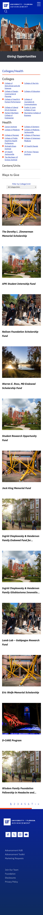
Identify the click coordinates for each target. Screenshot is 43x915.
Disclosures (10, 877)
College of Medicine (12, 130)
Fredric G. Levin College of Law (30, 108)
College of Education (32, 91)
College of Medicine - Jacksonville (32, 131)
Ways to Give (10, 175)
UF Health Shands (31, 146)
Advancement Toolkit (15, 854)
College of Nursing (12, 135)
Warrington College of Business (32, 114)
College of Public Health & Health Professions (11, 140)
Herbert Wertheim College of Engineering (11, 115)
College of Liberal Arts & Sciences (11, 108)
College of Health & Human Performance (13, 100)
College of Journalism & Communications (30, 101)
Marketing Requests (14, 858)
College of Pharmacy (32, 135)
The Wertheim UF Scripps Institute (11, 158)
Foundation (10, 873)
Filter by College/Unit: (21, 184)
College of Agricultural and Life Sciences (12, 85)
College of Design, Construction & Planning (11, 93)
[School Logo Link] (14, 5)
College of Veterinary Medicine (32, 139)
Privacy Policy (11, 881)
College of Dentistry (31, 127)
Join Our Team (11, 869)
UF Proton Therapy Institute (31, 153)
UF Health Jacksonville (9, 153)
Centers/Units (11, 166)
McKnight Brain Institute (10, 147)
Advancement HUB (14, 850)
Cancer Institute (11, 127)
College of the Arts (31, 83)
